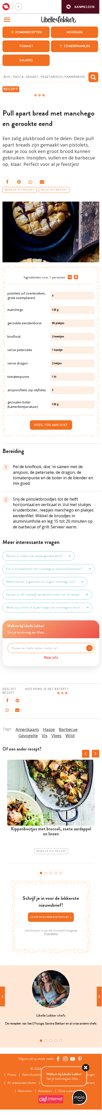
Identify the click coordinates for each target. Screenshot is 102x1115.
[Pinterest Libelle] (80, 1058)
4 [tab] (56, 873)
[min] (69, 277)
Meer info (51, 657)
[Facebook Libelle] (58, 1058)
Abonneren (25, 1091)
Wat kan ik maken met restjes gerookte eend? (34, 556)
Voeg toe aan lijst (51, 425)
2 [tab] (46, 873)
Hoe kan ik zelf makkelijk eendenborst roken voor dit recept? (43, 594)
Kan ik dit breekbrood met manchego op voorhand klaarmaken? (44, 569)
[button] (80, 7)
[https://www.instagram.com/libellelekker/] (65, 1058)
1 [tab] (41, 873)
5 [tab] (61, 873)
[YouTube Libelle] (72, 1058)
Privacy (11, 1074)
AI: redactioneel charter (21, 1083)
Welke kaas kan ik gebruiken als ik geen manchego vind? (40, 581)
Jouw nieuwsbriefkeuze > (51, 917)
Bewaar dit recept (19, 190)
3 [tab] (51, 873)
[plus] (75, 277)
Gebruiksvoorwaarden (35, 1074)
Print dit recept (54, 190)
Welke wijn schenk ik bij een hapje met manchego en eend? (43, 607)
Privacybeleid (51, 933)
